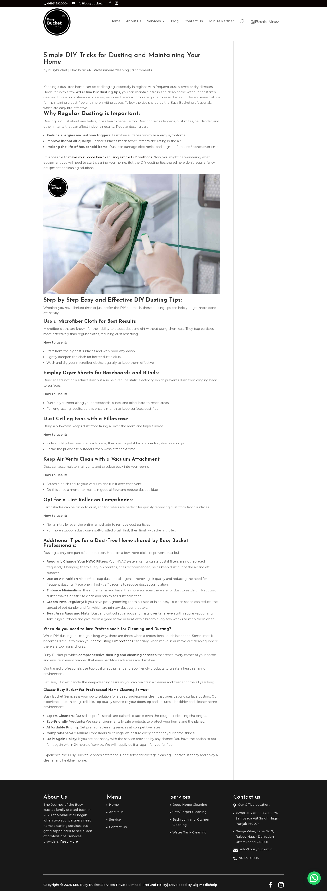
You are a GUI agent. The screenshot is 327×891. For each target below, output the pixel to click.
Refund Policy (155, 885)
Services (154, 21)
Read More (69, 841)
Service (115, 819)
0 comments (142, 70)
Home (115, 21)
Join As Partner (221, 21)
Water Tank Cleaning (189, 832)
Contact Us (193, 21)
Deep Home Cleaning (189, 805)
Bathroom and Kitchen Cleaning (190, 822)
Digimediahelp (205, 885)
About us (116, 812)
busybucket (57, 70)
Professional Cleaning (111, 70)
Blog (175, 21)
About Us (133, 21)
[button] (314, 878)
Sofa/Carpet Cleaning (189, 812)
